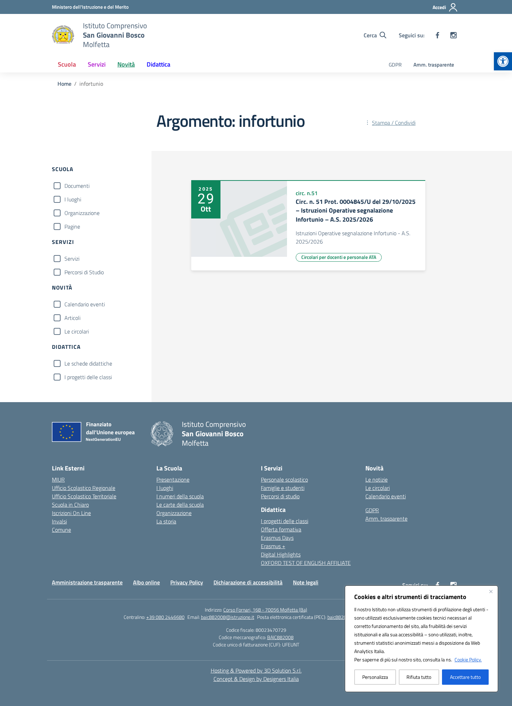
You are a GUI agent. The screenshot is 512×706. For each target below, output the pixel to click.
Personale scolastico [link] (284, 479)
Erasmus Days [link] (277, 538)
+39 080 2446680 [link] (165, 617)
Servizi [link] (97, 64)
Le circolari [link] (377, 488)
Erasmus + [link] (273, 546)
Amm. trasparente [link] (433, 65)
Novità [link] (126, 64)
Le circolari (76, 331)
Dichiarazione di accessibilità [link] (248, 582)
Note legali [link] (305, 582)
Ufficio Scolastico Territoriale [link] (84, 496)
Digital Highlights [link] (281, 554)
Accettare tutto (465, 677)
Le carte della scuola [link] (180, 504)
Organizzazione (82, 213)
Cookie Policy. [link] (468, 659)
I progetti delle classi (88, 377)
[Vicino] (491, 591)
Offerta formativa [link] (281, 529)
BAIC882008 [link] (280, 637)
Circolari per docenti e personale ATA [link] (338, 257)
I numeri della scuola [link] (180, 496)
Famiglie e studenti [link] (282, 488)
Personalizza (375, 677)
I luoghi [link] (164, 488)
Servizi (71, 258)
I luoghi (72, 199)
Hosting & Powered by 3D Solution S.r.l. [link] (256, 670)
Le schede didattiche (88, 363)
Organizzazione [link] (174, 513)
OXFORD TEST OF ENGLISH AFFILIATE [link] (306, 563)
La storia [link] (166, 521)
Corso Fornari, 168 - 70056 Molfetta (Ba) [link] (265, 609)
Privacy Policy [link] (186, 582)
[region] (421, 638)
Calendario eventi (84, 304)
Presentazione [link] (172, 479)
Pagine (72, 226)
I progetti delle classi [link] (284, 521)
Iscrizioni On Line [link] (71, 513)
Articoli (72, 318)
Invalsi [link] (59, 521)
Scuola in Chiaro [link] (70, 504)
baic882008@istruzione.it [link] (227, 617)
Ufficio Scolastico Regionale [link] (83, 488)
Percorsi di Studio (84, 272)
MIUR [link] (58, 479)
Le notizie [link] (376, 479)
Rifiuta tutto (418, 677)
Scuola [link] (67, 64)
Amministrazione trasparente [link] (87, 582)
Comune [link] (61, 529)
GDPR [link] (395, 65)
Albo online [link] (146, 582)
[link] (503, 61)
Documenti (77, 186)
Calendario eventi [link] (385, 496)
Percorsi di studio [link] (280, 496)
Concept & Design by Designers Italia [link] (256, 679)
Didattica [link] (158, 64)
